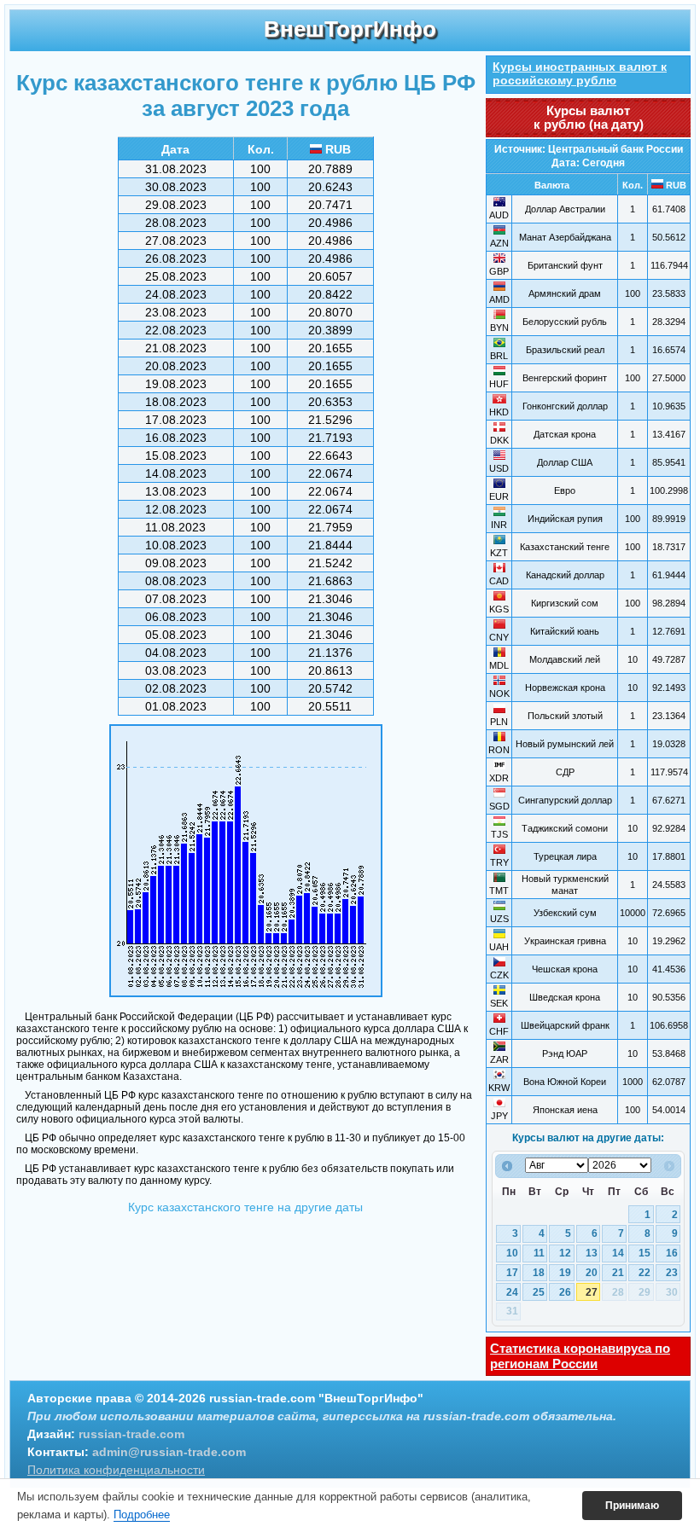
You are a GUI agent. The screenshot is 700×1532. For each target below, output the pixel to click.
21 (618, 1273)
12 (565, 1253)
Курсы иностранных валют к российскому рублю (580, 73)
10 (512, 1253)
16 (672, 1253)
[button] (632, 1505)
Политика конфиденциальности (116, 1470)
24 (512, 1292)
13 (592, 1253)
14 (618, 1253)
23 (672, 1273)
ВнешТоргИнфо (350, 29)
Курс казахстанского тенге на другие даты (245, 1207)
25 (539, 1292)
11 (539, 1253)
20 (592, 1273)
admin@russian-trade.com (169, 1452)
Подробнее (142, 1514)
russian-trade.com (131, 1434)
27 (592, 1292)
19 (565, 1273)
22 (644, 1273)
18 (539, 1273)
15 (644, 1253)
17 (512, 1273)
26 (565, 1292)
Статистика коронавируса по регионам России (580, 1356)
